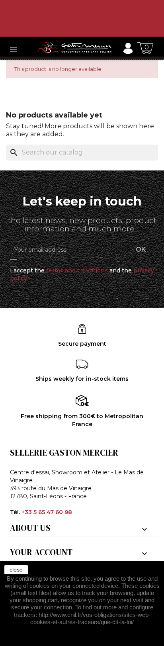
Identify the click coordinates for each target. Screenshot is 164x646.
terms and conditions (77, 270)
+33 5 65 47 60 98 (46, 512)
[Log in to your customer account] (128, 47)
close (16, 569)
